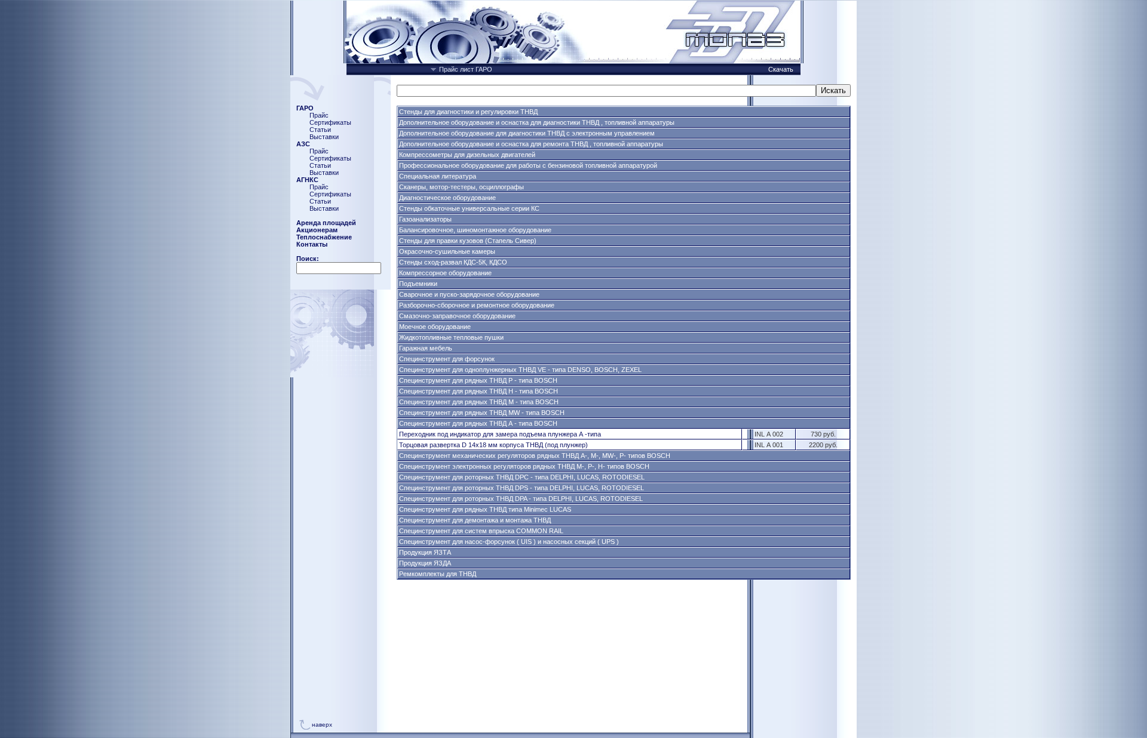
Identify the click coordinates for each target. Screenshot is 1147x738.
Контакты (311, 244)
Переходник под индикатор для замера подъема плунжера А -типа (500, 434)
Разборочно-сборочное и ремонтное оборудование (476, 305)
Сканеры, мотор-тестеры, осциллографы (461, 186)
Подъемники (418, 283)
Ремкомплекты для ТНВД (437, 573)
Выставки (324, 136)
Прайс (319, 115)
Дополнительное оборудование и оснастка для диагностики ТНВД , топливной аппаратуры (536, 122)
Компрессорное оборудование (445, 272)
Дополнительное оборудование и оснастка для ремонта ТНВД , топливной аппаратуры (531, 143)
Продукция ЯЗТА (425, 552)
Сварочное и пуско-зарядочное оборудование (469, 294)
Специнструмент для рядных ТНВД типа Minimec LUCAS (485, 509)
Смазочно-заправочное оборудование (457, 315)
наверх (322, 724)
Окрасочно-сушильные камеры (447, 251)
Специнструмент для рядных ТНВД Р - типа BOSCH (478, 380)
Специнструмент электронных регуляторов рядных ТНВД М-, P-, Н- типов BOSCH (524, 466)
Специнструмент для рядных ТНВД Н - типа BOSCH (478, 391)
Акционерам (317, 229)
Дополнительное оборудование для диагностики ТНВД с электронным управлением (527, 133)
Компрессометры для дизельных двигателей (467, 154)
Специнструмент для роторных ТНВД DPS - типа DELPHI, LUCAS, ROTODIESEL (521, 487)
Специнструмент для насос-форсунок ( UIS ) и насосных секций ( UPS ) (509, 541)
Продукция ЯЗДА (425, 563)
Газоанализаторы (425, 219)
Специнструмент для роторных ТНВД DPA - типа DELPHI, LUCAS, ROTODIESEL (521, 498)
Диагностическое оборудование (447, 197)
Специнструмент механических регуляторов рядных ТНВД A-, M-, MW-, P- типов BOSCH (534, 455)
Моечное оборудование (435, 326)
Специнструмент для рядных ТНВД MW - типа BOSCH (482, 412)
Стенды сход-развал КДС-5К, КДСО (453, 262)
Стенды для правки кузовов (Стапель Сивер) (467, 240)
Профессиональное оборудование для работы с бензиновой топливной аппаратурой (528, 165)
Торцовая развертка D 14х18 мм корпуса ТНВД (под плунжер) (493, 444)
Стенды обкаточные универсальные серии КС (469, 208)
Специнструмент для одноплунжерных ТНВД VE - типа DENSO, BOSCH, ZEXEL (520, 369)
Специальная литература (437, 176)
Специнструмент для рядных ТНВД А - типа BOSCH (478, 423)
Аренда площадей (326, 222)
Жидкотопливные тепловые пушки (451, 337)
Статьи (320, 129)
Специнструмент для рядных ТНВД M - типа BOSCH (479, 401)
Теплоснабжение (324, 237)
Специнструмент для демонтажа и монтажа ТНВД (475, 520)
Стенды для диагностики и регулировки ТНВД (468, 111)
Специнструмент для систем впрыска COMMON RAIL (481, 530)
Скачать (781, 69)
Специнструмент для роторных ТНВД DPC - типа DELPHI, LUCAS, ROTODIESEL (522, 477)
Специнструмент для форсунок (447, 358)
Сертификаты (330, 122)
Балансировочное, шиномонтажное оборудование (475, 229)
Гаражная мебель (425, 348)
